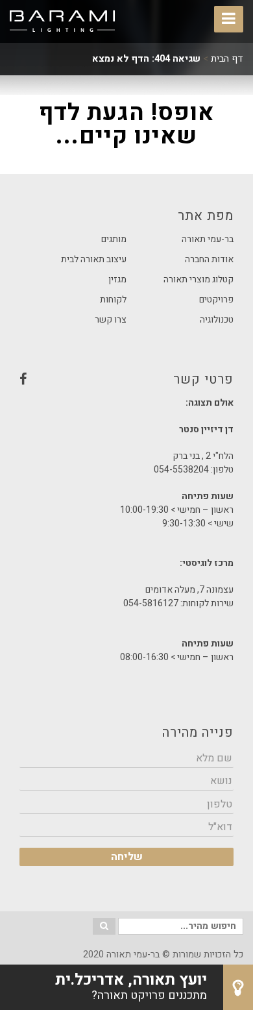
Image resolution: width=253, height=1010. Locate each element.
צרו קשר (110, 319)
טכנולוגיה (217, 319)
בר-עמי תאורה (208, 239)
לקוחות (113, 299)
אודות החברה (209, 259)
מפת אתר (206, 215)
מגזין (117, 279)
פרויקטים (216, 299)
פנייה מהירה (198, 732)
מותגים (113, 239)
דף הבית (227, 59)
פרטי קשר (126, 383)
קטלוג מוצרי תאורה (198, 279)
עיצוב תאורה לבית (93, 259)
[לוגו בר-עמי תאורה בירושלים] (62, 21)
